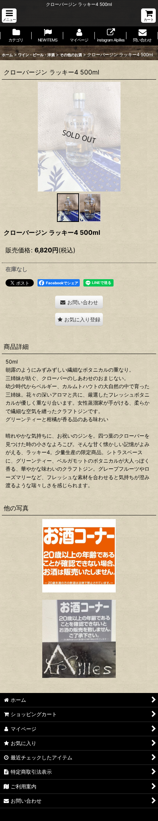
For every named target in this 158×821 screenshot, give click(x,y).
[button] (9, 15)
